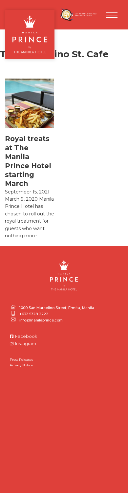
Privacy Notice (21, 365)
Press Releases (21, 359)
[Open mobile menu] (111, 15)
